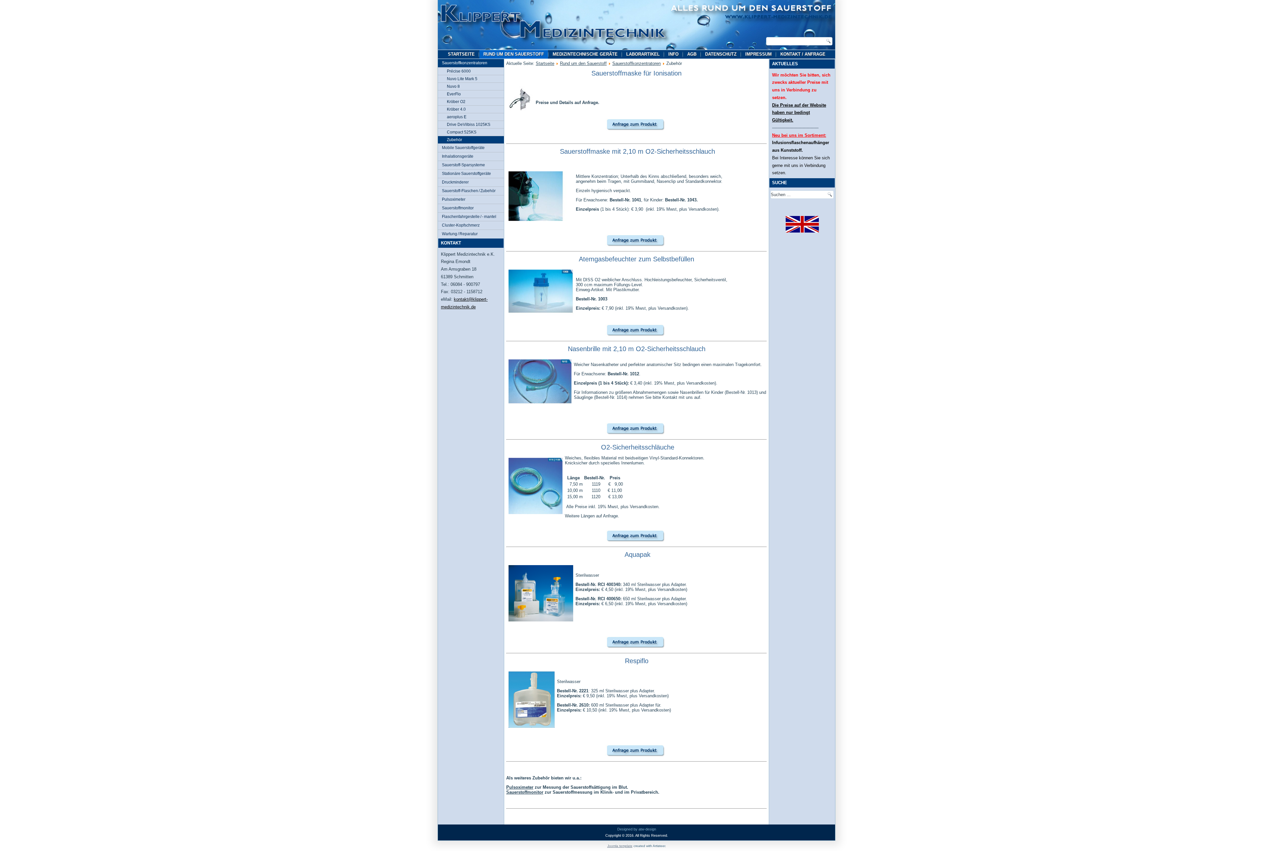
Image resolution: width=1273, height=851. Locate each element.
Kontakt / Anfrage (802, 54)
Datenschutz (721, 54)
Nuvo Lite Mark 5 (462, 79)
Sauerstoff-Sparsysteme (463, 165)
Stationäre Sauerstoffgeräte (466, 173)
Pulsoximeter (453, 199)
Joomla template (620, 846)
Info (673, 54)
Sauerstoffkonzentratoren (464, 63)
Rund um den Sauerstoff (513, 54)
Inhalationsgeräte (457, 156)
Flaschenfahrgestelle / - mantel (469, 216)
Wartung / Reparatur (460, 234)
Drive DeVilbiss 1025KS (468, 124)
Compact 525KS (461, 132)
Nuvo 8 (453, 86)
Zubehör (454, 139)
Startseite (461, 54)
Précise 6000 (459, 71)
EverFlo (454, 94)
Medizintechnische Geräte (585, 54)
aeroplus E (456, 117)
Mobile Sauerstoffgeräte (463, 147)
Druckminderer (455, 182)
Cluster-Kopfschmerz (461, 225)
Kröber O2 (456, 101)
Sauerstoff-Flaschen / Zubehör (469, 190)
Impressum (758, 54)
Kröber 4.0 (456, 109)
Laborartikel (643, 54)
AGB (692, 54)
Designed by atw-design (636, 829)
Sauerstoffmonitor (458, 208)
